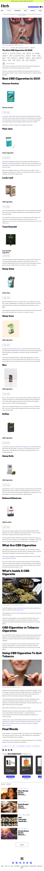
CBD (25, 66)
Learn (7, 47)
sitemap (21, 867)
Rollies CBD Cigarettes (23, 446)
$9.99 (37, 488)
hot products (21, 746)
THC (35, 621)
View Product (10, 778)
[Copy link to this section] (40, 77)
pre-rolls (29, 746)
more (22, 845)
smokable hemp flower (10, 558)
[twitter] (6, 750)
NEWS (2, 10)
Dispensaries (17, 10)
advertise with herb (33, 6)
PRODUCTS (33, 10)
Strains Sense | (23, 788)
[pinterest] (9, 750)
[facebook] (3, 750)
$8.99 (9, 214)
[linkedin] (11, 750)
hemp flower (20, 610)
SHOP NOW (10, 776)
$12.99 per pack (6, 163)
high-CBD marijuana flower (23, 608)
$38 (18, 263)
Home (3, 47)
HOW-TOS (9, 10)
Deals (25, 10)
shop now (6, 112)
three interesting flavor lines (17, 348)
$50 (3, 408)
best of (5, 746)
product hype (36, 746)
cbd (13, 746)
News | (20, 814)
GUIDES (40, 10)
